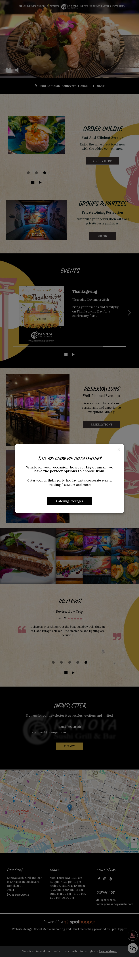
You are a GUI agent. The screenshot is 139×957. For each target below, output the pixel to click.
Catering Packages (69, 501)
